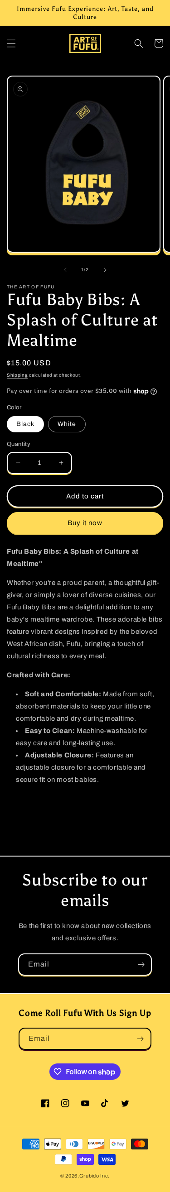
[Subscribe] (141, 964)
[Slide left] (65, 270)
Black (25, 424)
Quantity (18, 444)
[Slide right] (105, 270)
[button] (11, 43)
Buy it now (85, 523)
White (67, 424)
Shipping (17, 375)
